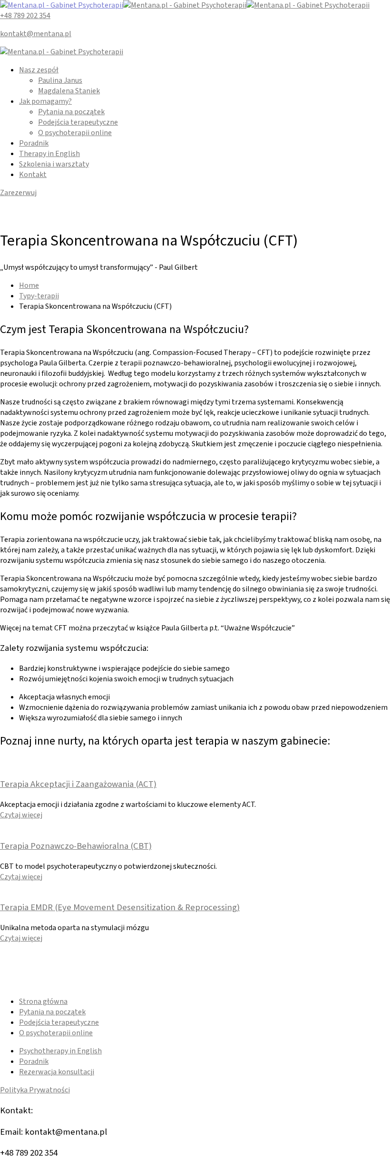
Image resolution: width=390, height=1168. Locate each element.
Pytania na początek (71, 112)
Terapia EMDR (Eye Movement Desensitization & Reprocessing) (120, 907)
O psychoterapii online (75, 133)
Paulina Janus (60, 80)
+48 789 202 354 (25, 15)
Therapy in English (49, 153)
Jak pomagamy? (45, 101)
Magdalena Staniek (69, 91)
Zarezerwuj (18, 192)
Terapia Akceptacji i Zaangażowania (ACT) (78, 784)
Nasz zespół (38, 70)
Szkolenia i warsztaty (54, 164)
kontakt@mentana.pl (35, 34)
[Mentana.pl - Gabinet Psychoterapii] (61, 5)
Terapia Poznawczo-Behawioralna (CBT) (76, 846)
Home (29, 285)
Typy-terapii (39, 296)
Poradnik (34, 143)
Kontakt (33, 174)
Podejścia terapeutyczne (78, 122)
